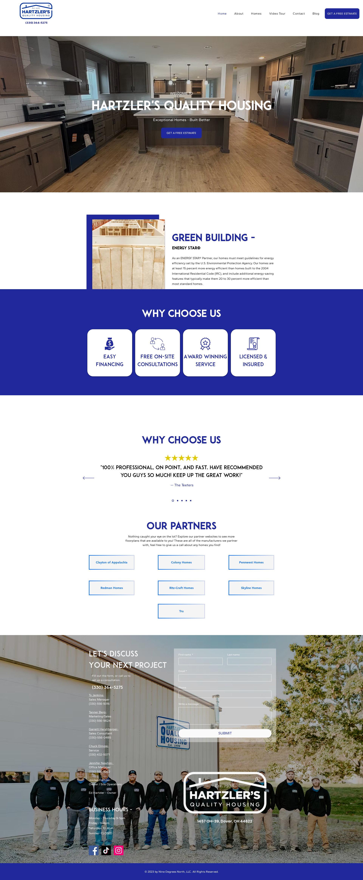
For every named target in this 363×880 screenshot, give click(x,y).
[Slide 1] (172, 500)
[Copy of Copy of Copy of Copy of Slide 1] (186, 500)
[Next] (274, 478)
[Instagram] (118, 850)
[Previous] (88, 478)
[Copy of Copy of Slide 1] (182, 500)
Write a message (188, 704)
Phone (182, 687)
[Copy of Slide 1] (177, 501)
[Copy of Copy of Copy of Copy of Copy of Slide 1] (190, 500)
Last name (233, 654)
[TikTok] (106, 850)
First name (185, 654)
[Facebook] (94, 850)
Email (182, 671)
